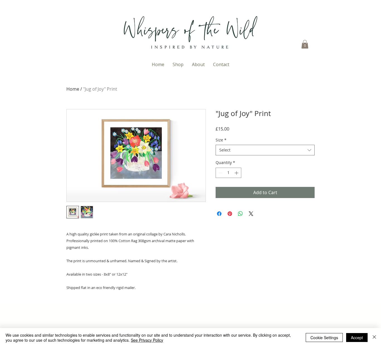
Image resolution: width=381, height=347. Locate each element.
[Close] (374, 337)
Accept (357, 337)
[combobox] (265, 150)
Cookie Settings (324, 337)
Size (221, 140)
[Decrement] (219, 173)
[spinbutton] (228, 173)
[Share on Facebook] (219, 213)
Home (72, 89)
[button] (304, 44)
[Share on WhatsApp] (240, 213)
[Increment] (236, 173)
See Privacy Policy (147, 340)
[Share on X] (251, 213)
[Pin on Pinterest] (229, 213)
